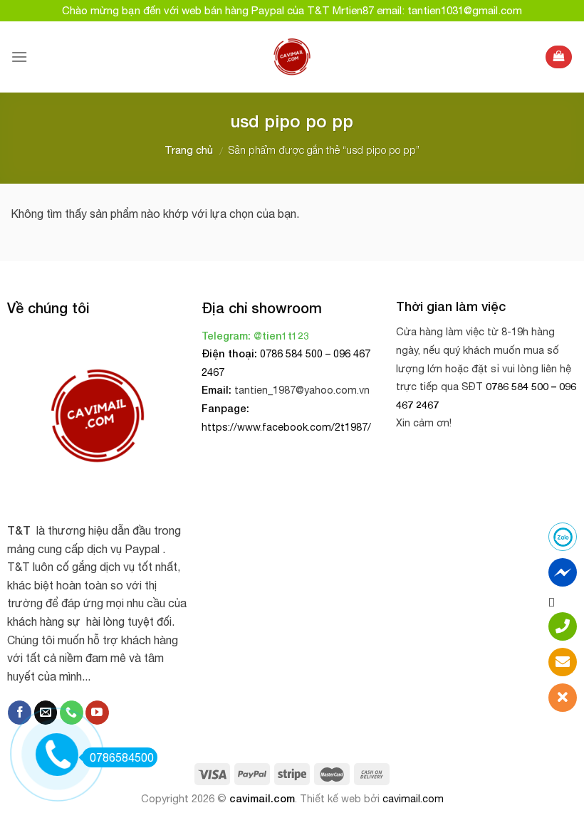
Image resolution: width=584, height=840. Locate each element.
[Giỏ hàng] (559, 57)
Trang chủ (189, 150)
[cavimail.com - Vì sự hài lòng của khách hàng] (292, 57)
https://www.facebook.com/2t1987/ (286, 427)
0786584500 (122, 757)
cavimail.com (262, 798)
